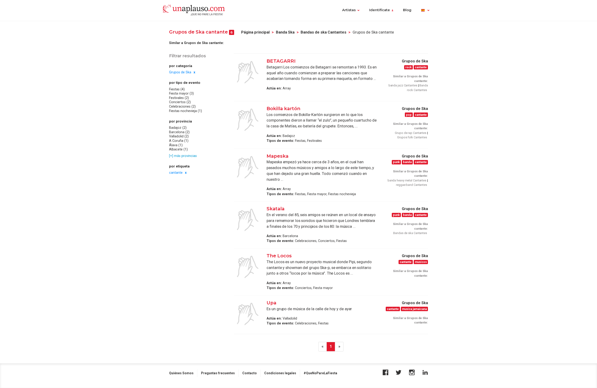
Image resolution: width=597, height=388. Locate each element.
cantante (176, 172)
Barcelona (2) (179, 132)
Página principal (255, 32)
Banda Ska (285, 32)
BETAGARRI (281, 61)
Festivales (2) (179, 98)
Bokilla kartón (283, 108)
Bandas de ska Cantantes (323, 32)
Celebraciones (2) (182, 106)
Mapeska (277, 156)
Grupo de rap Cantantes (410, 133)
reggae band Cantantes (411, 185)
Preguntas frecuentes (218, 373)
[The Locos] (247, 267)
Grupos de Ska (180, 72)
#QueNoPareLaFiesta (320, 373)
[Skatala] (247, 220)
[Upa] (247, 314)
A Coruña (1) (178, 141)
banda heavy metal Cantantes (407, 180)
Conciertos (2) (180, 102)
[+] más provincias (183, 155)
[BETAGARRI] (247, 72)
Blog (407, 10)
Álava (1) (176, 145)
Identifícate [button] (379, 10)
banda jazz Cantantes (403, 85)
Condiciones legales (280, 373)
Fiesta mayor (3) (181, 93)
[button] (425, 10)
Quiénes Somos (181, 373)
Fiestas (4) (177, 89)
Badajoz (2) (178, 127)
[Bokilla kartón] (247, 119)
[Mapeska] (247, 167)
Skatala (276, 208)
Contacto (249, 373)
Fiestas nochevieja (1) (185, 111)
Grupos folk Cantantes (412, 137)
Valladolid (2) (179, 136)
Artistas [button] (349, 10)
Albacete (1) (178, 149)
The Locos (279, 256)
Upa (271, 303)
